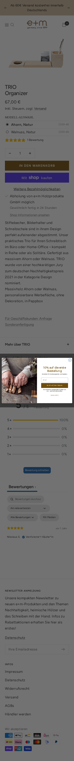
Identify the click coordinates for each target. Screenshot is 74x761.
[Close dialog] (69, 360)
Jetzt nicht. (55, 395)
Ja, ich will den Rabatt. (54, 385)
